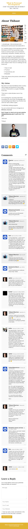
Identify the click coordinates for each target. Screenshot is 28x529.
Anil (10, 235)
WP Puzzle (16, 526)
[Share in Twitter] (17, 146)
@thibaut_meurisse (6, 109)
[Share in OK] (10, 146)
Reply (25, 191)
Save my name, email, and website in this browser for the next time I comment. (13, 512)
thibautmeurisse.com (7, 114)
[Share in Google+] (13, 146)
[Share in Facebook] (2, 146)
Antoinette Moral (14, 267)
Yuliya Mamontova (14, 367)
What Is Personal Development (14, 3)
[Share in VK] (6, 146)
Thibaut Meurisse (14, 196)
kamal (10, 292)
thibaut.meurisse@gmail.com (15, 284)
